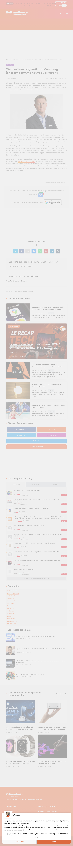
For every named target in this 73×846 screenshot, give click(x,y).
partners (13, 820)
